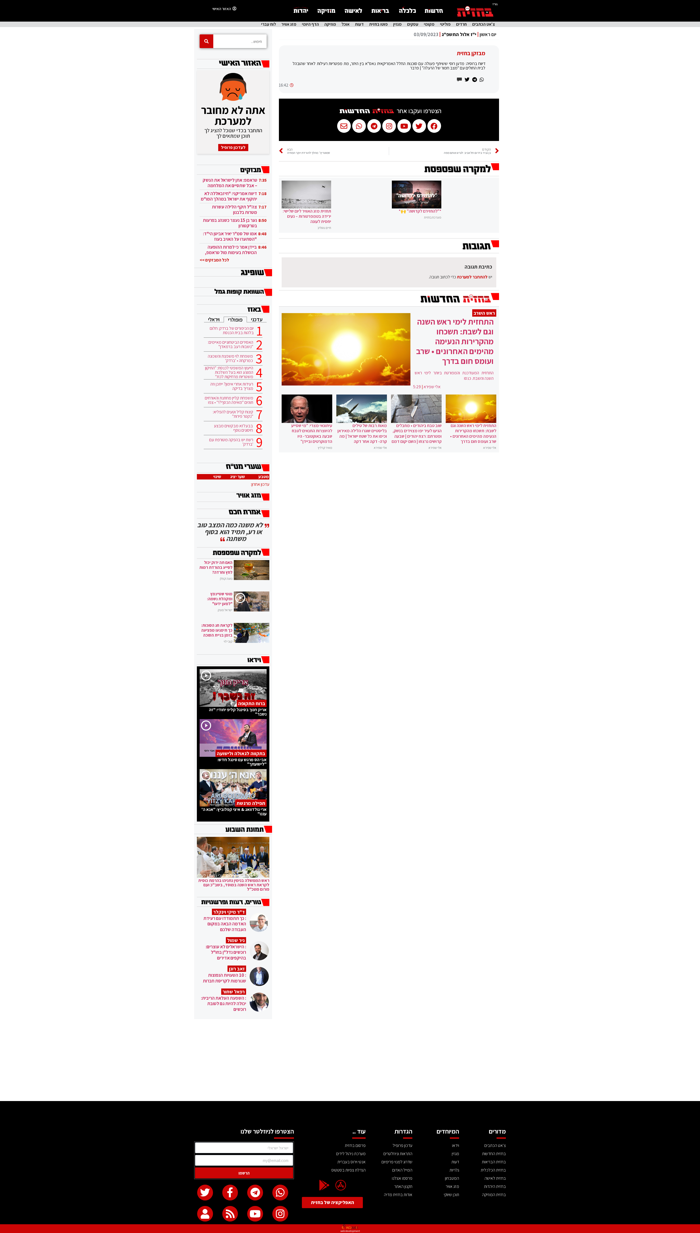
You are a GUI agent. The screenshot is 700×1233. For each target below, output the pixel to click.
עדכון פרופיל (402, 1145)
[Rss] (230, 1214)
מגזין (397, 24)
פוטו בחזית (378, 24)
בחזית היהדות (495, 1186)
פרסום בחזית (355, 1145)
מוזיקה (330, 24)
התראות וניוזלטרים (397, 1154)
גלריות (454, 1170)
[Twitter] (205, 1192)
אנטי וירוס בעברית (351, 1162)
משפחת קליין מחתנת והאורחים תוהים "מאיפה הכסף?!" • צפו (229, 400)
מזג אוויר (288, 24)
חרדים (461, 24)
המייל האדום (402, 1170)
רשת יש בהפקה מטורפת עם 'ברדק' (231, 442)
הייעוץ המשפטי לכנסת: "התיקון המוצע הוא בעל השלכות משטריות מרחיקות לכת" (229, 372)
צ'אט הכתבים (483, 24)
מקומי (429, 24)
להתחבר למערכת (472, 277)
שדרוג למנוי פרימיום (396, 1162)
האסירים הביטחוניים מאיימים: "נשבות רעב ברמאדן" (230, 344)
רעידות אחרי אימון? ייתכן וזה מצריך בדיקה (231, 386)
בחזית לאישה (495, 1178)
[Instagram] (280, 1214)
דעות (359, 24)
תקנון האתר (403, 1186)
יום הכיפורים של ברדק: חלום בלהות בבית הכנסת (232, 330)
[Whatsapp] (280, 1192)
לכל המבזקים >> (214, 260)
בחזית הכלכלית (493, 1170)
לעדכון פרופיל (233, 147)
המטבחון (452, 1178)
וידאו (455, 1145)
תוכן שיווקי (451, 1194)
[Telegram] (255, 1192)
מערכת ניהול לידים (351, 1154)
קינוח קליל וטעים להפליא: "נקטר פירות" (233, 414)
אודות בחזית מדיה (398, 1194)
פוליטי (445, 24)
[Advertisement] (350, 1060)
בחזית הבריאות (494, 1162)
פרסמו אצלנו (402, 1178)
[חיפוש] (206, 41)
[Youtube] (255, 1214)
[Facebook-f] (230, 1192)
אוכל (345, 24)
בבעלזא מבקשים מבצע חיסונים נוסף (233, 428)
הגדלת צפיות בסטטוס (348, 1170)
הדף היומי (310, 24)
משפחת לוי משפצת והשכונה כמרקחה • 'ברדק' (230, 358)
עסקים (412, 24)
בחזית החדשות (494, 1154)
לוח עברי (268, 24)
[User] (205, 1214)
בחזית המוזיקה (494, 1194)
